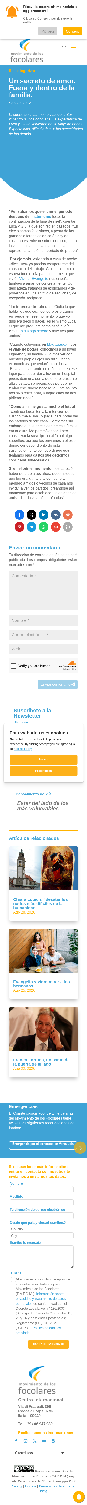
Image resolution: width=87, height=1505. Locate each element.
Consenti (72, 31)
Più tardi (48, 31)
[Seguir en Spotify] (53, 1441)
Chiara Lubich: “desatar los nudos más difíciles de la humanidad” (40, 903)
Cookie (30, 1486)
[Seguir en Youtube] (44, 1441)
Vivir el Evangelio (33, 279)
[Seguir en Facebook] (16, 1441)
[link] (19, 515)
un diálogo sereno (33, 331)
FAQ (43, 1491)
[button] (80, 1147)
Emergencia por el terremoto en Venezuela (43, 1144)
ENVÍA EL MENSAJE (48, 1344)
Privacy (16, 1486)
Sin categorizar (22, 71)
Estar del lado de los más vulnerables (43, 806)
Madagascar (57, 344)
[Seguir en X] (35, 1441)
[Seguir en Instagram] (25, 1441)
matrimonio (40, 216)
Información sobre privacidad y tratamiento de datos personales (41, 1299)
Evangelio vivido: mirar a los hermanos (41, 983)
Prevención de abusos (56, 1486)
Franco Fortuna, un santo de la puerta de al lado (41, 1062)
